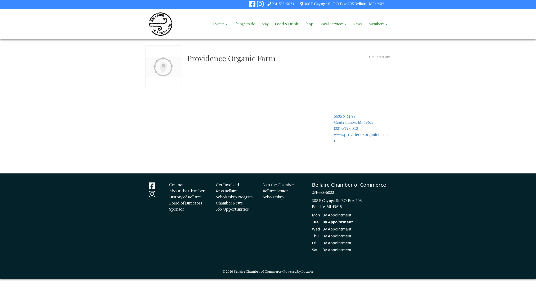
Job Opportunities (232, 209)
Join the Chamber (278, 184)
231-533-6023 (283, 4)
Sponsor (176, 209)
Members (376, 24)
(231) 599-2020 (346, 128)
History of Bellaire (185, 197)
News (357, 24)
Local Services (332, 24)
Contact (176, 184)
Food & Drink (286, 24)
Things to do (244, 24)
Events (219, 24)
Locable (307, 271)
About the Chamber (187, 191)
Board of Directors (185, 203)
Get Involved (227, 184)
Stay (265, 24)
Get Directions (379, 57)
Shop (308, 24)
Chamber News (229, 203)
